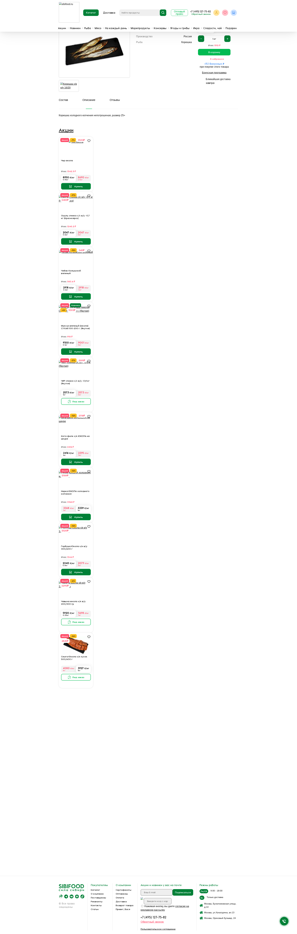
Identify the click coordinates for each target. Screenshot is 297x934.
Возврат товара (124, 905)
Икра (196, 28)
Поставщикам (98, 897)
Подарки (231, 28)
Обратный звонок (201, 14)
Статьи (95, 909)
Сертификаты (123, 890)
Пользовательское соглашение (158, 929)
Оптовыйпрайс (179, 12)
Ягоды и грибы (179, 28)
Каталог (91, 12)
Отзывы (115, 100)
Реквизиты (96, 901)
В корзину (214, 52)
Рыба (87, 28)
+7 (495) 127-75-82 (200, 11)
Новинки (75, 28)
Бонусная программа (214, 72)
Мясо (98, 28)
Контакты (96, 905)
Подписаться (183, 892)
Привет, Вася (123, 909)
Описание (88, 100)
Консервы (160, 28)
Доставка (109, 12)
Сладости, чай (212, 28)
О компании (97, 893)
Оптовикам (122, 893)
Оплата (120, 897)
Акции (62, 28)
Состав (63, 100)
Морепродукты (140, 28)
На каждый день (116, 28)
